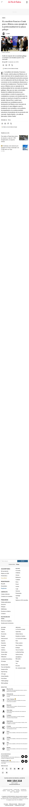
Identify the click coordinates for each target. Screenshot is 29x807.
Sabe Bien (18, 631)
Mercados (18, 658)
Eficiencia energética (6, 620)
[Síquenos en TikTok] (22, 768)
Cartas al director (5, 594)
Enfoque (18, 647)
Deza (17, 581)
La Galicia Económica (6, 659)
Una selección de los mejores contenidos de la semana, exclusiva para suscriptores (16, 700)
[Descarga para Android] (26, 756)
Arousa (17, 575)
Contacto (3, 613)
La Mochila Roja (20, 652)
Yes (17, 663)
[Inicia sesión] (27, 2)
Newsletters (4, 586)
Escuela (18, 665)
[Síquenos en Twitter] (6, 768)
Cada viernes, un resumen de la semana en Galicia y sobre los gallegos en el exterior (17, 722)
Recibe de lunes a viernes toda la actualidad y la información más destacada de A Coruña (17, 727)
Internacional (4, 638)
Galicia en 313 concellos (22, 600)
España (3, 636)
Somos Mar (4, 654)
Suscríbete (4, 578)
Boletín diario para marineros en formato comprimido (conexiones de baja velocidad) (15, 716)
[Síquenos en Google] (6, 772)
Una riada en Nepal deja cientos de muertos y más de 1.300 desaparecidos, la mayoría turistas (9, 138)
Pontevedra (18, 593)
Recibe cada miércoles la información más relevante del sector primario (16, 711)
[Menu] (2, 2)
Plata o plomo (19, 643)
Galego (17, 564)
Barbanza (18, 577)
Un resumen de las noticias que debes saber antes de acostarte (16, 695)
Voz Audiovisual (23, 789)
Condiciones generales (9, 805)
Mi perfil (3, 583)
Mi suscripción (4, 571)
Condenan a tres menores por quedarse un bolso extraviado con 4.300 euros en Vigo (10, 147)
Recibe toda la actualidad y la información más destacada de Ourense (17, 748)
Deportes (3, 643)
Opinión (3, 640)
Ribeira (9, 119)
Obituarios (3, 656)
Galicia (3, 631)
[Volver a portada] (14, 2)
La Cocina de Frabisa (21, 638)
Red (17, 640)
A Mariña (18, 572)
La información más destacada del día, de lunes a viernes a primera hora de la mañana (17, 690)
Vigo (17, 597)
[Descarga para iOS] (22, 756)
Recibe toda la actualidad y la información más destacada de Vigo (17, 743)
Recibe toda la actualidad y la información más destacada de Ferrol (17, 732)
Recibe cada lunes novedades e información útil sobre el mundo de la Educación (16, 706)
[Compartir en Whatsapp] (3, 65)
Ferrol (17, 584)
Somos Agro (4, 652)
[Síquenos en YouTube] (18, 768)
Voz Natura (18, 790)
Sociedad (3, 645)
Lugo (17, 588)
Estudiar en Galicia (20, 636)
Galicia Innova (19, 654)
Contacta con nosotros (6, 596)
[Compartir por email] (6, 65)
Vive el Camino (19, 650)
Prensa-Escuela (23, 790)
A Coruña (18, 570)
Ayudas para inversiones (7, 623)
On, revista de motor (21, 668)
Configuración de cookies (19, 805)
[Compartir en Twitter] (12, 65)
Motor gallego (4, 683)
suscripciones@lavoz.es (14, 784)
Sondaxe (8, 790)
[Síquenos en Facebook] (3, 768)
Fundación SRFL (16, 789)
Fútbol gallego (4, 680)
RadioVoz (4, 790)
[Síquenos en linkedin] (14, 768)
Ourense (18, 591)
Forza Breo (4, 678)
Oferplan (3, 606)
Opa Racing (4, 671)
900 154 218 (14, 780)
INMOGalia (4, 609)
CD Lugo (3, 674)
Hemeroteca (4, 575)
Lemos (17, 586)
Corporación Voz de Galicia (7, 789)
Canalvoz (13, 790)
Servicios (3, 604)
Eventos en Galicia (5, 611)
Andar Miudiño (4, 676)
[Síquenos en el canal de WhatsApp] (3, 772)
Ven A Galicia (19, 645)
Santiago (18, 595)
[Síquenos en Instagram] (10, 768)
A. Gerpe (8, 33)
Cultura (3, 647)
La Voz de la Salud (20, 629)
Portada (3, 629)
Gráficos (3, 650)
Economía (3, 634)
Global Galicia (19, 634)
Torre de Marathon (5, 667)
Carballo (18, 579)
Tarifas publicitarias (6, 602)
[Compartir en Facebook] (9, 65)
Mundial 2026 (4, 664)
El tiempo (3, 661)
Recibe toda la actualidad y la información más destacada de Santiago (17, 738)
